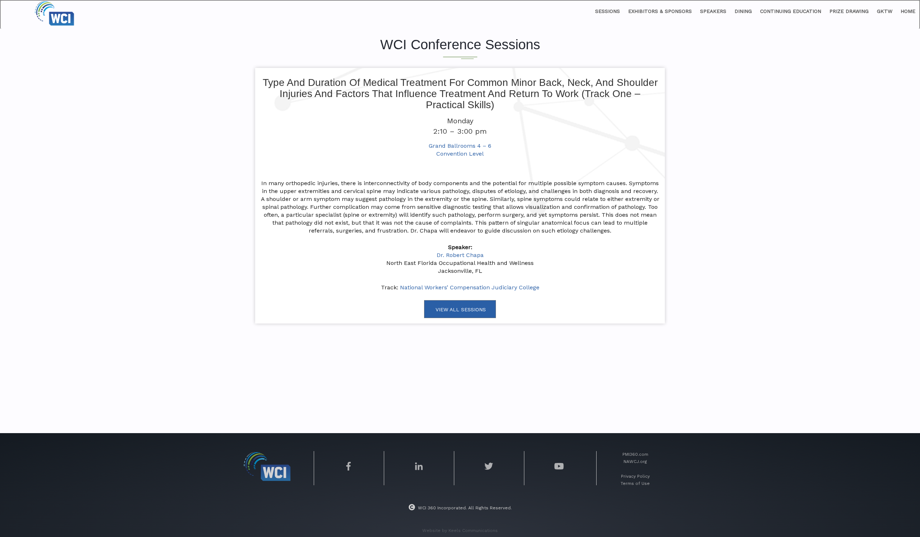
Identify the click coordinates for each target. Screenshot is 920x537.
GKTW (884, 11)
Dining (743, 11)
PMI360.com (635, 454)
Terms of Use (635, 483)
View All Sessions (461, 309)
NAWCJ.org (635, 461)
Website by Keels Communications (460, 530)
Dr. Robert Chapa (460, 255)
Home (908, 11)
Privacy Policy (635, 476)
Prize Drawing (849, 11)
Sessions (607, 11)
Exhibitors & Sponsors (660, 11)
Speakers (713, 11)
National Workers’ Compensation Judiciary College (469, 287)
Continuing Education (790, 11)
